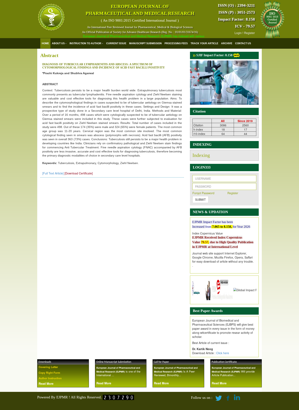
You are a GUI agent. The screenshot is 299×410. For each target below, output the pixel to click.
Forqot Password (203, 193)
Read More (46, 383)
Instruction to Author (85, 43)
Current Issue (116, 43)
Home (45, 43)
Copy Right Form (49, 373)
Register (249, 33)
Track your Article (204, 43)
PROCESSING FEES (176, 43)
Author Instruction (50, 378)
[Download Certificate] (78, 173)
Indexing (201, 155)
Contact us (243, 43)
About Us (58, 43)
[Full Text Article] (53, 173)
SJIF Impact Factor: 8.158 (213, 55)
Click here (222, 353)
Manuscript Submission (145, 43)
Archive (226, 43)
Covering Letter (48, 367)
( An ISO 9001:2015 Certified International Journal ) (140, 20)
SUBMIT (200, 199)
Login (238, 33)
